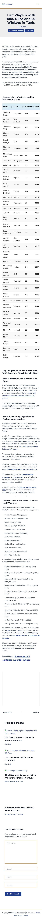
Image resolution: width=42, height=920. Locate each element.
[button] (11, 106)
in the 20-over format (22, 469)
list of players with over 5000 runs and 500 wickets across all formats (19, 395)
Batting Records (10, 781)
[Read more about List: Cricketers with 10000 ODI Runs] (21, 752)
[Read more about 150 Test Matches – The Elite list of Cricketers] (21, 732)
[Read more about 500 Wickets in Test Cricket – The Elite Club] (21, 795)
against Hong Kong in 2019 (16, 630)
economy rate (17, 477)
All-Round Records (16, 31)
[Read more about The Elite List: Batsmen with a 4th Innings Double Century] (16, 770)
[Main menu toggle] (37, 4)
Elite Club (29, 31)
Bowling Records (10, 814)
